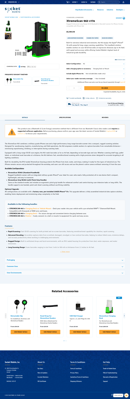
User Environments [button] (14, 273)
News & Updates (42, 373)
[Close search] (118, 2)
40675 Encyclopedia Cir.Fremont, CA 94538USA (13, 370)
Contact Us (84, 2)
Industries (110, 10)
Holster (28, 216)
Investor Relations (43, 377)
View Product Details (20, 332)
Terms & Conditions (76, 369)
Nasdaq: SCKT (10, 381)
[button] (99, 2)
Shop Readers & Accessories (30, 17)
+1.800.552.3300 (19, 376)
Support (105, 381)
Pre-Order (104, 88)
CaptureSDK (110, 131)
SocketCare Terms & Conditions (79, 377)
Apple (122, 82)
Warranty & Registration (110, 377)
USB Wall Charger (76, 316)
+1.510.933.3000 (19, 377)
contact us (21, 134)
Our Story (40, 369)
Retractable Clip (17, 316)
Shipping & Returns (76, 381)
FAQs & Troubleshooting (110, 373)
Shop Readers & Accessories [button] (83, 10)
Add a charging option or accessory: (78, 69)
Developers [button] (119, 10)
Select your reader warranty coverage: (79, 79)
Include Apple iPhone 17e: (75, 74)
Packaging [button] (11, 260)
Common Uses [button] (12, 266)
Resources (100, 10)
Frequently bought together (16, 74)
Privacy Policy (74, 373)
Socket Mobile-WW (11, 17)
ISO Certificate (42, 381)
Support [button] (74, 2)
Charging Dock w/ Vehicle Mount (38, 209)
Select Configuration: (73, 64)
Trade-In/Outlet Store (109, 369)
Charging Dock (31, 213)
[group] (8, 23)
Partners (93, 2)
